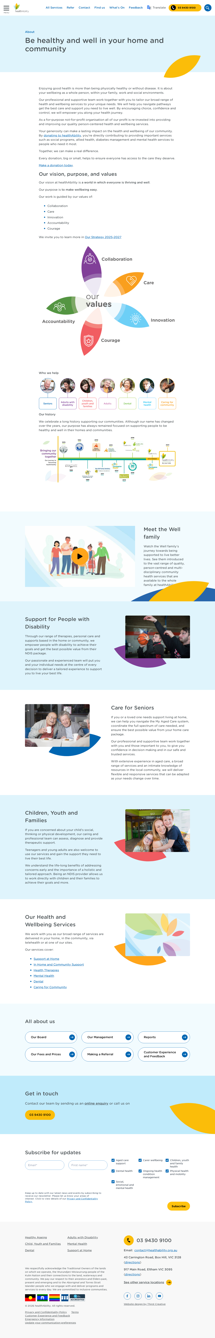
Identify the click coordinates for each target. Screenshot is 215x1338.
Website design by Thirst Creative (145, 1304)
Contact (84, 7)
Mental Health (44, 976)
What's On (117, 7)
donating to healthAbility (62, 135)
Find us (99, 7)
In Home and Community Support (59, 964)
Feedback (136, 7)
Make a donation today (56, 165)
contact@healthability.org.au (155, 1250)
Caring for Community (50, 987)
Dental (38, 981)
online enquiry (96, 1103)
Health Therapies (46, 970)
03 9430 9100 (40, 1115)
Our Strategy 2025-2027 (103, 237)
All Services (54, 7)
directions (132, 1262)
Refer (70, 7)
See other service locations (144, 1282)
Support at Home (46, 959)
